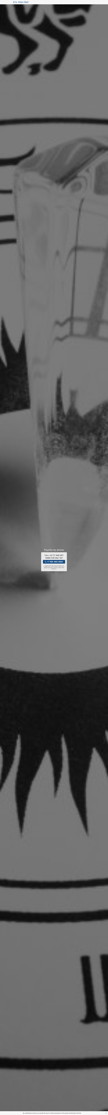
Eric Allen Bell (20, 2)
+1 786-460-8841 (54, 562)
